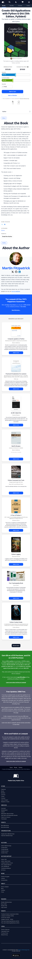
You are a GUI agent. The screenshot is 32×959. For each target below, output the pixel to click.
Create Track (4, 852)
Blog (2, 888)
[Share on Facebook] (5, 224)
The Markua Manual (6, 868)
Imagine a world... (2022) (7, 919)
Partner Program (5, 876)
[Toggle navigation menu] (30, 111)
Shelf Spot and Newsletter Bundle (9, 815)
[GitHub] (16, 272)
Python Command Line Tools (16, 480)
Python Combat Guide (16, 622)
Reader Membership (24, 98)
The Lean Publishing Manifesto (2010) (10, 922)
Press (2, 892)
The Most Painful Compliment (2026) (10, 914)
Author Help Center (5, 861)
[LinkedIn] (20, 272)
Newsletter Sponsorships (7, 813)
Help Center (4, 907)
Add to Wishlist (12, 95)
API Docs (3, 870)
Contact (3, 890)
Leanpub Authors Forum (7, 863)
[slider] (15, 75)
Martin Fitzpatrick (17, 58)
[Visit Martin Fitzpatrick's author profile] (16, 258)
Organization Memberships (7, 833)
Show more (16, 645)
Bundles (12, 5)
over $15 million (21, 677)
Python (3, 230)
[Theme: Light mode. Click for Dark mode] (16, 2)
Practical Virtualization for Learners (16, 374)
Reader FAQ (4, 905)
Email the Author (7, 236)
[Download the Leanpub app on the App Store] (16, 955)
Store (11, 767)
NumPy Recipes (16, 446)
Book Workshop (5, 825)
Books (3, 5)
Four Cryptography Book (16, 583)
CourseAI (3, 808)
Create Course (4, 851)
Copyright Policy (5, 931)
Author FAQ (4, 859)
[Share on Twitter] (2, 224)
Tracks (28, 5)
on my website (16, 291)
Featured (3, 789)
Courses (20, 5)
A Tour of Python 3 (16, 515)
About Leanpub (5, 886)
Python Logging (16, 554)
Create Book (4, 847)
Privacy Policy (4, 933)
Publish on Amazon (5, 817)
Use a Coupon (4, 800)
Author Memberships (6, 845)
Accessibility (4, 880)
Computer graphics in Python (16, 339)
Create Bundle (4, 849)
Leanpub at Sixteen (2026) (7, 915)
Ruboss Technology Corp (23, 949)
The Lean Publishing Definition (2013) (10, 921)
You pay (4, 84)
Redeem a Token (5, 801)
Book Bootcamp (5, 827)
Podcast (3, 798)
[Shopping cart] (22, 2)
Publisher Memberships (7, 835)
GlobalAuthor (4, 810)
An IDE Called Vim (16, 413)
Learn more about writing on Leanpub (16, 682)
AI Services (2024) (5, 917)
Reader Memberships (6, 902)
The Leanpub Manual (6, 864)
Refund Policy (4, 934)
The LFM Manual (5, 866)
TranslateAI (4, 818)
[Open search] (9, 2)
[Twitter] (12, 272)
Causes (3, 878)
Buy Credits (4, 903)
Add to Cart (12, 91)
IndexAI (3, 811)
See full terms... (16, 310)
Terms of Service (5, 929)
